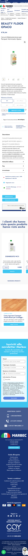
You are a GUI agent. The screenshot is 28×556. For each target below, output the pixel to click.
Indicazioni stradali (14, 447)
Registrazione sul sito (14, 490)
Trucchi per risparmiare (14, 466)
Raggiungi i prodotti (14, 281)
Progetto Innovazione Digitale (14, 492)
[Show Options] (23, 367)
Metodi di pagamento (14, 461)
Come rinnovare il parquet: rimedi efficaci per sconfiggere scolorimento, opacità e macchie (14, 316)
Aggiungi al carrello (16, 110)
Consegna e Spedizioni (14, 462)
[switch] (25, 554)
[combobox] (13, 367)
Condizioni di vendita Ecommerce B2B (14, 481)
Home (2, 18)
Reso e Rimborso (14, 459)
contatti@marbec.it (14, 444)
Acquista (12, 271)
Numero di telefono (9, 371)
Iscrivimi (14, 398)
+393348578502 (16, 416)
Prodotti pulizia (14, 457)
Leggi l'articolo (14, 324)
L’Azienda (8, 2)
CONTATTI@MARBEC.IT (15, 426)
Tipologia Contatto (9, 365)
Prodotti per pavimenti (10, 18)
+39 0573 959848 (16, 421)
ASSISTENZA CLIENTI (14, 411)
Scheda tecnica (9, 196)
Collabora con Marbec (14, 468)
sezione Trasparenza (16, 544)
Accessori (17, 10)
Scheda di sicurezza (10, 200)
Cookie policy (14, 484)
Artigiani (15, 2)
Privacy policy (14, 482)
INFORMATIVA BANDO (17, 550)
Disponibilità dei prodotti (14, 488)
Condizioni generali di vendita (14, 464)
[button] (25, 42)
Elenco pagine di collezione (14, 470)
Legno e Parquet (22, 18)
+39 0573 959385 (14, 442)
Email (5, 359)
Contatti (14, 486)
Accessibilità (14, 497)
